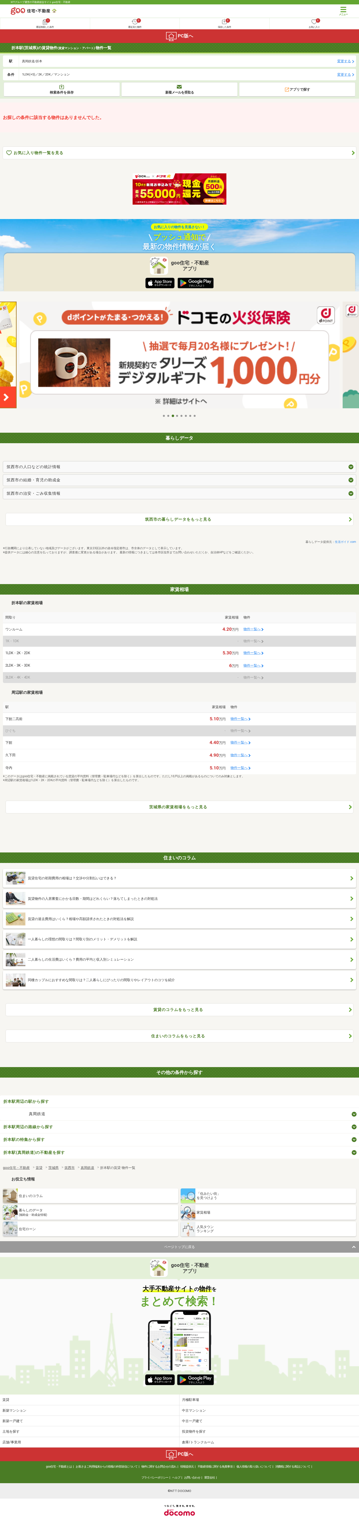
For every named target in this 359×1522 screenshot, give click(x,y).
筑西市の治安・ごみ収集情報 (34, 493)
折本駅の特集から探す (24, 1139)
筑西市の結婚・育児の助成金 (34, 480)
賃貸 (5, 1400)
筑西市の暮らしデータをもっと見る (178, 519)
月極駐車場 (190, 1400)
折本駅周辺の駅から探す (26, 1101)
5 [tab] (181, 416)
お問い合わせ (192, 1477)
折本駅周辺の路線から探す (28, 1126)
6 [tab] (186, 416)
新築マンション (14, 1410)
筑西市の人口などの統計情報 (34, 466)
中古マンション (194, 1410)
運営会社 (209, 1477)
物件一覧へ (252, 629)
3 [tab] (173, 416)
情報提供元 (187, 1466)
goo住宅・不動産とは (59, 1466)
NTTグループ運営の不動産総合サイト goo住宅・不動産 (40, 2)
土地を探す (11, 1431)
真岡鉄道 (37, 1114)
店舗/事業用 (11, 1442)
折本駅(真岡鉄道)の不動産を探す (34, 1152)
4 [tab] (177, 416)
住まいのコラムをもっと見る (178, 1036)
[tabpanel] (180, 356)
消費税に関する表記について (292, 1466)
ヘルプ (176, 1477)
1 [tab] (164, 416)
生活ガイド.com (345, 542)
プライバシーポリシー (154, 1477)
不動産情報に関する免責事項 (215, 1466)
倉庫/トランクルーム (198, 1442)
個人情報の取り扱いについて (253, 1466)
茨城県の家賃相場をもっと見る (178, 807)
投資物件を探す (194, 1431)
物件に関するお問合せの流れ (158, 1466)
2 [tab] (168, 416)
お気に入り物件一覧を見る (38, 152)
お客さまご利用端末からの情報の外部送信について (106, 1466)
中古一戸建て (192, 1421)
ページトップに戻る (179, 1247)
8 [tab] (195, 416)
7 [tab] (190, 416)
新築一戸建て (12, 1421)
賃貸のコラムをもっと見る (178, 1009)
